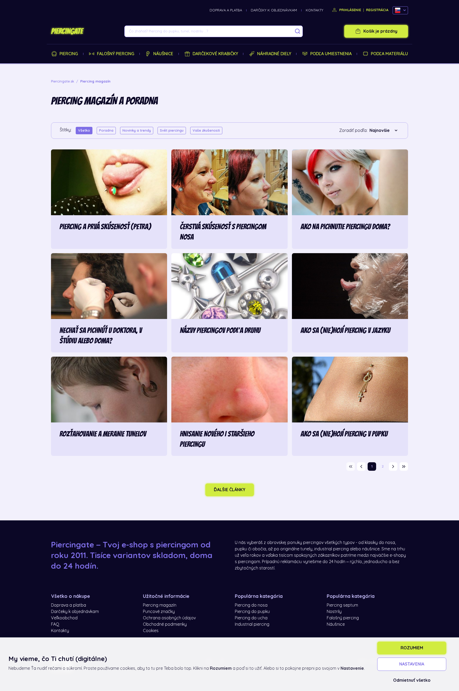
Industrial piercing (252, 624)
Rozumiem (412, 648)
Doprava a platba (226, 10)
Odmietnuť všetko (412, 680)
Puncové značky (159, 611)
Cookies (151, 630)
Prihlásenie (349, 10)
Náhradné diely (274, 53)
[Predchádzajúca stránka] (361, 466)
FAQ (55, 624)
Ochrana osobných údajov (169, 618)
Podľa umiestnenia (331, 53)
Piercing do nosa (251, 605)
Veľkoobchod (64, 618)
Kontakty (314, 10)
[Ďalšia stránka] (393, 466)
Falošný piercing (115, 53)
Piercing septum (342, 605)
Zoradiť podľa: (353, 130)
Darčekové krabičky (215, 53)
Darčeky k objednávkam (274, 10)
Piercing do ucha (251, 618)
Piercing (69, 53)
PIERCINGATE (67, 31)
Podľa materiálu (389, 53)
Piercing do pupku (252, 611)
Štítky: (65, 130)
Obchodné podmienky (165, 624)
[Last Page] (404, 466)
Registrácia (377, 10)
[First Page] (350, 466)
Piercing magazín (159, 605)
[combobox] (384, 130)
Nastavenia (411, 664)
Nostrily (334, 611)
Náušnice (163, 53)
